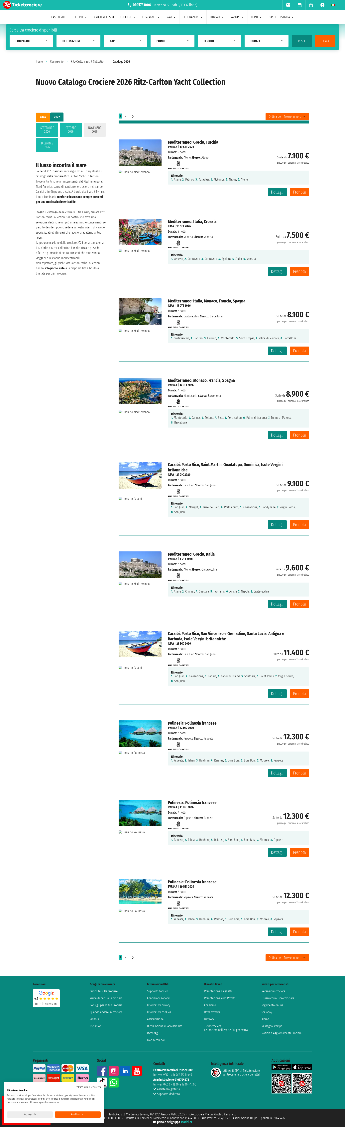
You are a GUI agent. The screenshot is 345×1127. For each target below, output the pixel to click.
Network (209, 1019)
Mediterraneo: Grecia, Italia (191, 554)
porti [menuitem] (254, 17)
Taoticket (186, 1122)
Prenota (299, 192)
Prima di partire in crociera (106, 998)
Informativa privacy (158, 1005)
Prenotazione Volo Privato (220, 998)
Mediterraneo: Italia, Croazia (192, 221)
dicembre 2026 (47, 145)
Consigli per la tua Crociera (106, 1005)
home (39, 61)
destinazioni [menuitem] (191, 17)
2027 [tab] (57, 117)
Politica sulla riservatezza (88, 1087)
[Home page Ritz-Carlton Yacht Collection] (178, 164)
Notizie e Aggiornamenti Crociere (281, 1033)
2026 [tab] (43, 117)
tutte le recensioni (46, 1004)
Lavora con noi (156, 1040)
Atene (187, 157)
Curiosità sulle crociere (104, 991)
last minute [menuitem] (59, 17)
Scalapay (267, 1012)
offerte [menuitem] (78, 17)
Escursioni (96, 1026)
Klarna (265, 1019)
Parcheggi (153, 1033)
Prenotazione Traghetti (218, 991)
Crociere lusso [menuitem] (104, 17)
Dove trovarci (212, 1012)
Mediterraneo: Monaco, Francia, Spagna (201, 380)
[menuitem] (288, 5)
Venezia (188, 237)
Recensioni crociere (273, 991)
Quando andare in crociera (106, 1012)
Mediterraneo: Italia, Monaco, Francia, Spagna (206, 301)
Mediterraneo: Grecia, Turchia (193, 142)
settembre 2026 (47, 129)
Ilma (171, 226)
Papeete (188, 738)
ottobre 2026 (70, 129)
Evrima (172, 147)
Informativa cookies (159, 1012)
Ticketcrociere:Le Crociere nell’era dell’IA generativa (226, 1028)
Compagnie (56, 61)
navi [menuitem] (169, 17)
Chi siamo (210, 1005)
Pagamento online (272, 1005)
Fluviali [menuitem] (215, 17)
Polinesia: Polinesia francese (192, 723)
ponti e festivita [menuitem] (279, 17)
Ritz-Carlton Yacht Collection (88, 61)
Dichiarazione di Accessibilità (164, 1026)
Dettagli (277, 192)
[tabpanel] (71, 138)
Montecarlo (190, 396)
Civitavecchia (191, 316)
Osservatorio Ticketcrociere (278, 998)
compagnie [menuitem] (149, 17)
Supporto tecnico (157, 991)
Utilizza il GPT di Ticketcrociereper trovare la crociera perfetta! (241, 1072)
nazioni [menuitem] (235, 17)
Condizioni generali (159, 998)
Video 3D (95, 1019)
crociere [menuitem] (126, 17)
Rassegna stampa (272, 1026)
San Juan (189, 485)
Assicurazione (155, 1019)
